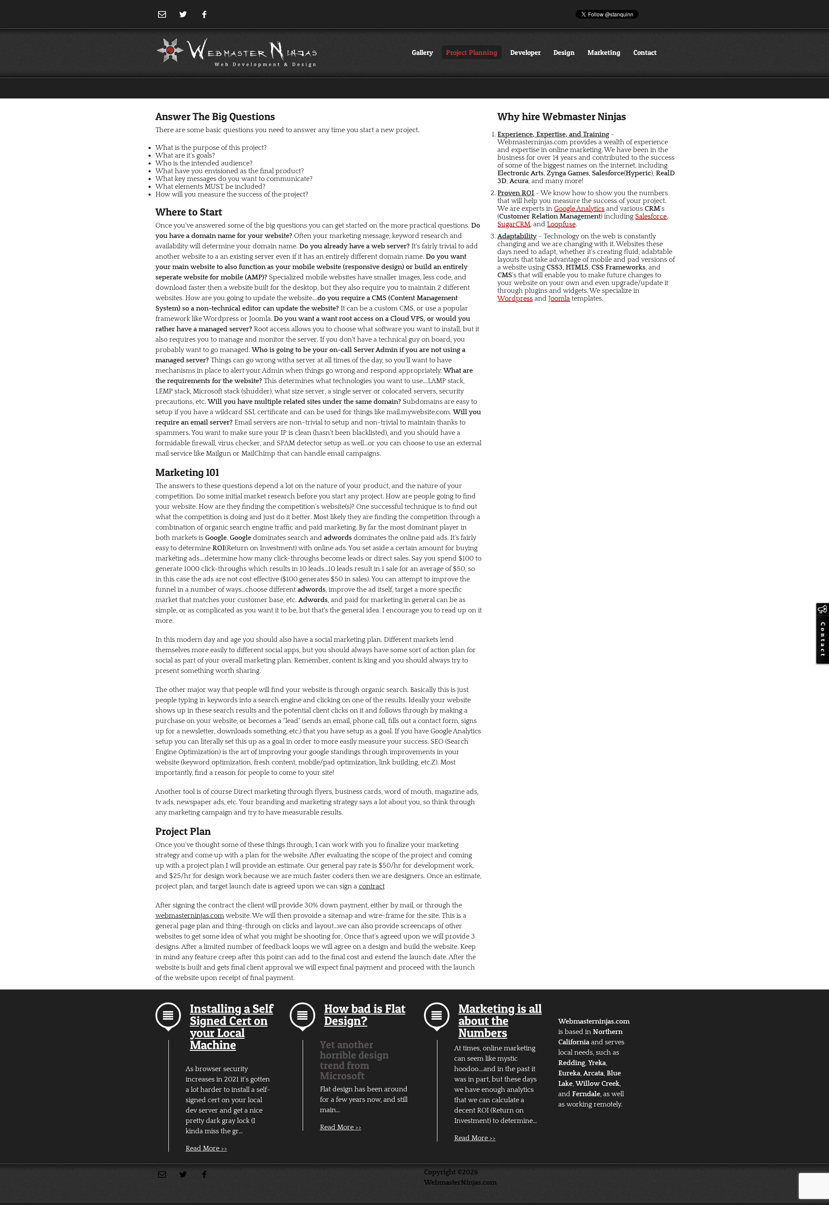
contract (372, 886)
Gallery (422, 52)
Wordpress (515, 298)
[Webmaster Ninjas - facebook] (204, 14)
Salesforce (651, 216)
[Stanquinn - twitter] (183, 1174)
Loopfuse (561, 224)
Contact (645, 52)
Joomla (559, 298)
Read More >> (206, 1148)
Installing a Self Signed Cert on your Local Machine (231, 1026)
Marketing (604, 52)
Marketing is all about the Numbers (500, 1020)
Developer (525, 52)
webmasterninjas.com (189, 916)
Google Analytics (579, 208)
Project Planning (471, 52)
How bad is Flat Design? (364, 1014)
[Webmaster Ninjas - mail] (162, 14)
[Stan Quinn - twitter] (183, 14)
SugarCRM (513, 224)
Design (564, 52)
